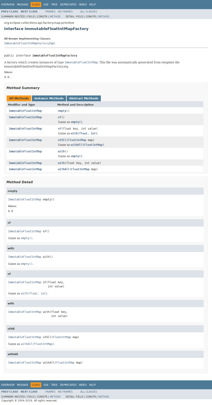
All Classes (88, 11)
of (59, 117)
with (61, 151)
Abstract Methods (83, 98)
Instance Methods (49, 98)
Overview (7, 4)
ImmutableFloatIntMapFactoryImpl (29, 43)
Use (46, 4)
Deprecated (68, 4)
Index (83, 4)
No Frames (65, 11)
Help (92, 4)
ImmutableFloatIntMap (25, 110)
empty (62, 110)
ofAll (62, 140)
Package (22, 4)
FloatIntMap (77, 140)
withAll (64, 169)
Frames (50, 11)
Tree (54, 4)
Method (55, 16)
